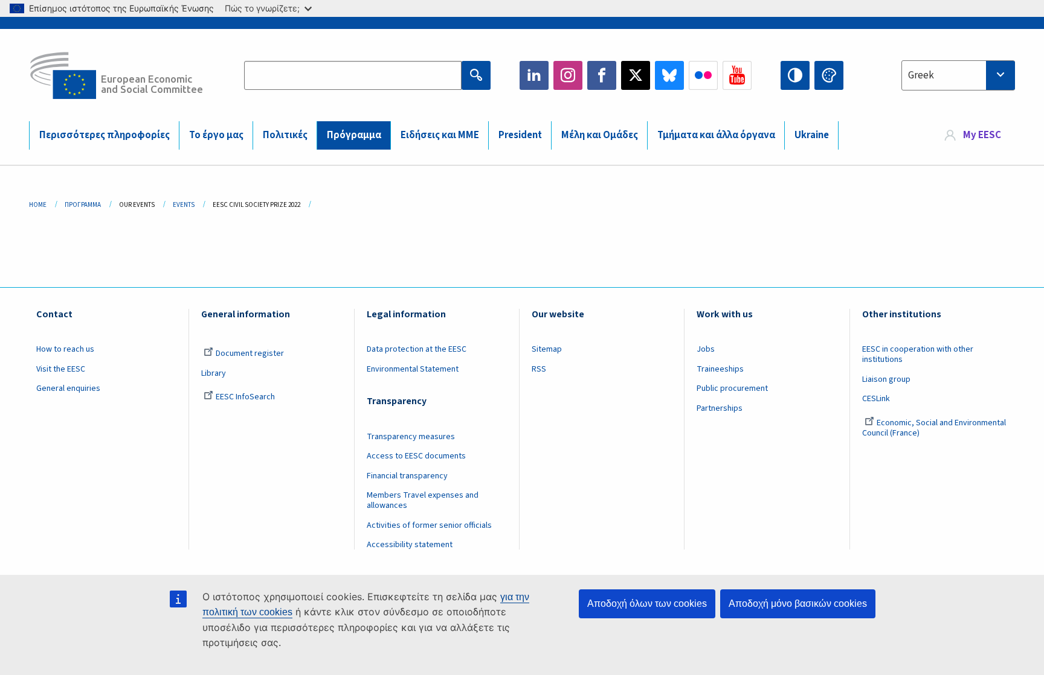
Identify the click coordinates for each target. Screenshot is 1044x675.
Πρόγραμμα (354, 135)
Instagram (567, 75)
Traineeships (720, 369)
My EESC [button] (982, 135)
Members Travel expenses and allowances (422, 500)
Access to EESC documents (416, 456)
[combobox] (958, 75)
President (520, 135)
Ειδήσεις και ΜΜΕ (440, 135)
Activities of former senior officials (429, 525)
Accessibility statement (410, 545)
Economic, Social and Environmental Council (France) (934, 428)
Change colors (828, 75)
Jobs (706, 349)
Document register (250, 353)
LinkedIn (534, 75)
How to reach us (65, 349)
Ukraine (811, 135)
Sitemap (547, 349)
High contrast (795, 75)
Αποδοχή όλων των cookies (647, 603)
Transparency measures (411, 437)
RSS (539, 369)
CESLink (876, 399)
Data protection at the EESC (416, 349)
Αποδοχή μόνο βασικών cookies (798, 603)
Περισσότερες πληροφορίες (104, 135)
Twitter (635, 75)
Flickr (703, 75)
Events (184, 204)
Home (38, 204)
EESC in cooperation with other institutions (917, 354)
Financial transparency (407, 476)
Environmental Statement (413, 369)
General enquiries (68, 388)
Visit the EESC (60, 369)
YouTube (737, 75)
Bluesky (669, 75)
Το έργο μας (216, 135)
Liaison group (886, 379)
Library (213, 373)
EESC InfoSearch (245, 397)
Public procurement (732, 388)
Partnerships (720, 408)
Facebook (601, 75)
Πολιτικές (285, 135)
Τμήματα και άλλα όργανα (716, 135)
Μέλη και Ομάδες (599, 135)
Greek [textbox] (921, 75)
